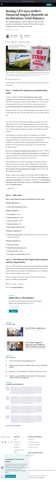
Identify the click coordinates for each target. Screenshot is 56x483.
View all (8, 425)
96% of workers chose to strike (30, 142)
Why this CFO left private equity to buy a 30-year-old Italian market (28, 366)
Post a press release (15, 425)
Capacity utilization (12, 220)
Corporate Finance (17, 287)
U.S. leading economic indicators (16, 254)
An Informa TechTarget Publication (28, 1)
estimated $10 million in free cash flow (25, 151)
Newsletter (16, 447)
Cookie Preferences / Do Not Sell (35, 477)
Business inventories (12, 224)
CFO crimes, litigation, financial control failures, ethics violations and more (35, 344)
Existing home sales (12, 251)
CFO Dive (30, 455)
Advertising (31, 439)
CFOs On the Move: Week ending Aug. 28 (22, 361)
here (25, 279)
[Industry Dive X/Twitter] (8, 442)
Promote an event (32, 447)
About (15, 439)
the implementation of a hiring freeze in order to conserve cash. (28, 106)
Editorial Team (17, 442)
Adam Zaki (27, 35)
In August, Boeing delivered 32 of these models (24, 153)
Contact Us (17, 444)
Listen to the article (14, 79)
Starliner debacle (16, 184)
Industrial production (13, 217)
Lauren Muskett (14, 35)
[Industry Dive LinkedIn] (2, 442)
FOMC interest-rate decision (15, 234)
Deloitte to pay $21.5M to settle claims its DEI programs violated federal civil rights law (27, 377)
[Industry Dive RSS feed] (11, 442)
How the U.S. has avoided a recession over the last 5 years (28, 371)
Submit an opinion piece (34, 444)
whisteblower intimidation (40, 182)
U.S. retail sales (11, 214)
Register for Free (10, 476)
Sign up (49, 4)
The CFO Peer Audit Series (35, 328)
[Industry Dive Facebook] (5, 442)
